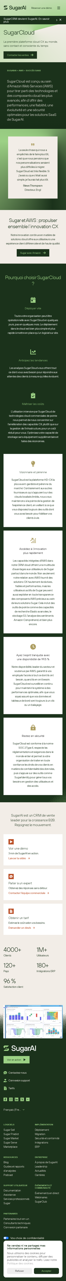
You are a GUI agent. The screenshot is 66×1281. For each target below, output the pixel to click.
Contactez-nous (17, 1072)
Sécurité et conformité (47, 1138)
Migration (40, 1134)
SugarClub (41, 1201)
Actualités (40, 1170)
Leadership (41, 1166)
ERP (37, 1146)
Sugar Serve (10, 1142)
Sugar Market (11, 1138)
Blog (6, 1162)
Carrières (40, 1175)
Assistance (10, 1194)
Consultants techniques (17, 1223)
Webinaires (41, 1197)
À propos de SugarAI (46, 1162)
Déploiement (42, 1129)
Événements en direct (47, 1193)
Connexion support (19, 1080)
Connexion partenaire (16, 1227)
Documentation (12, 1190)
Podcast (8, 1175)
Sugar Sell (9, 1129)
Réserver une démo (41, 8)
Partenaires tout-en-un (16, 1219)
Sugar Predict (11, 1134)
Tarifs (11, 1088)
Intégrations (41, 1142)
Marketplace (10, 1146)
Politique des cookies (20, 1263)
